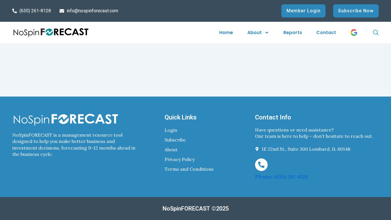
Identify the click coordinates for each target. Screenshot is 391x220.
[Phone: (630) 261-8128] (261, 164)
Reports (292, 32)
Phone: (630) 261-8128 (281, 176)
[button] (369, 32)
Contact (326, 32)
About (254, 32)
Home (226, 32)
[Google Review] (354, 32)
